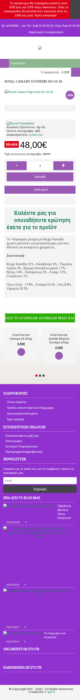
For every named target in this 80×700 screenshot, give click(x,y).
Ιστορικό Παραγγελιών (22, 446)
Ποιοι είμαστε (16, 402)
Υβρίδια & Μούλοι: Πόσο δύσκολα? (64, 512)
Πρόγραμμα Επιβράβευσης (24, 452)
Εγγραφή (40, 489)
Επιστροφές (14, 441)
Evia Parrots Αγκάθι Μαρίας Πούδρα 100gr (59, 338)
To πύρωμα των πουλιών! (55, 635)
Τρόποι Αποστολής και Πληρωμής (30, 408)
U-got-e (49, 692)
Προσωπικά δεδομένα (22, 413)
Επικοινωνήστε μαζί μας (22, 436)
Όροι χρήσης (15, 419)
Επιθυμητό (41, 189)
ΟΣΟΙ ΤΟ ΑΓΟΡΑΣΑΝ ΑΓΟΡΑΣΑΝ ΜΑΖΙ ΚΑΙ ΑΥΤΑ (40, 318)
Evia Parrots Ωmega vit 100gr (21, 337)
